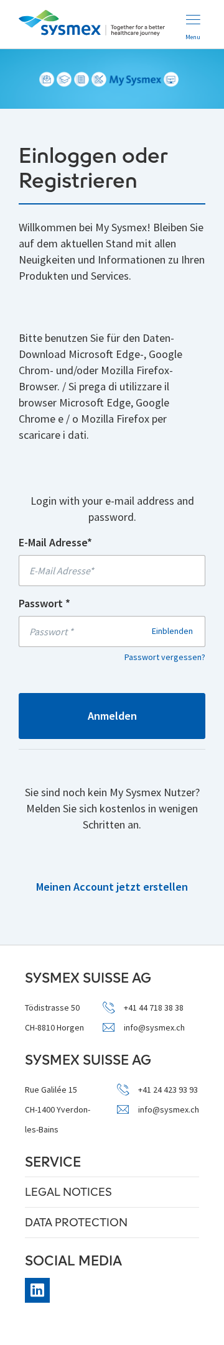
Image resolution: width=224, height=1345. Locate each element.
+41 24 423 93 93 (168, 1090)
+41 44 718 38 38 (154, 1008)
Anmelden (112, 716)
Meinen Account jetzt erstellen (112, 886)
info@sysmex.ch (154, 1027)
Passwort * (44, 603)
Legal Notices (68, 1192)
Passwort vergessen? (164, 657)
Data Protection (76, 1222)
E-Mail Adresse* (55, 542)
